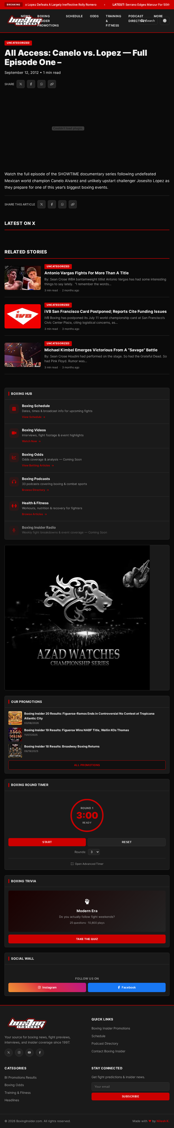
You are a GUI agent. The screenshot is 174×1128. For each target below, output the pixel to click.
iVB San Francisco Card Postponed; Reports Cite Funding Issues (105, 311)
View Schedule (32, 417)
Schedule (74, 16)
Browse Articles (33, 514)
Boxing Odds (14, 1085)
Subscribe (130, 1096)
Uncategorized (18, 42)
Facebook (129, 987)
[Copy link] (52, 84)
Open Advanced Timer (88, 863)
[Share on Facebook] (31, 84)
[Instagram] (19, 1052)
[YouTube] (29, 1052)
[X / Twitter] (9, 1052)
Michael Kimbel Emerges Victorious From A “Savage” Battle (100, 350)
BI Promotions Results (20, 1077)
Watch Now (30, 441)
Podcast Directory (137, 18)
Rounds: (81, 852)
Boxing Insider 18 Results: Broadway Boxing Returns (61, 746)
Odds (94, 16)
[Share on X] (21, 84)
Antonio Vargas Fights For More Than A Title (86, 273)
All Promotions (87, 765)
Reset (127, 842)
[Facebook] (40, 1052)
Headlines (12, 1100)
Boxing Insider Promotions (48, 20)
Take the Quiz (87, 939)
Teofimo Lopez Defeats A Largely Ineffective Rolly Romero (50, 4)
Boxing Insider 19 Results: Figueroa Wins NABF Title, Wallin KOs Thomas (76, 730)
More (158, 16)
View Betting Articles (36, 465)
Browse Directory (34, 490)
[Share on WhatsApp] (41, 84)
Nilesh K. (163, 1121)
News (25, 16)
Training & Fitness (113, 20)
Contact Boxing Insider (108, 1051)
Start (47, 842)
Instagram (49, 987)
